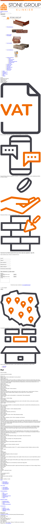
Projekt (1, 273)
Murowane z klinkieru (6, 509)
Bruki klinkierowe (6, 489)
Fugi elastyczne (11, 62)
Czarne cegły (9, 65)
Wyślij (2, 289)
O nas (4, 503)
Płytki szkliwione (5, 483)
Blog (3, 74)
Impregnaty (11, 60)
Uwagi (1, 277)
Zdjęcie (1, 275)
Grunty (10, 63)
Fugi (10, 58)
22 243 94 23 (7, 0)
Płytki (1, 479)
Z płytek (4, 507)
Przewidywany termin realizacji (5, 268)
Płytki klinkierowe (10, 26)
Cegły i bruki (2, 485)
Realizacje (4, 72)
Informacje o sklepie (3, 499)
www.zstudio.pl (8, 523)
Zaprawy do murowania (13, 61)
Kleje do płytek (11, 59)
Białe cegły (9, 68)
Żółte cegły (9, 66)
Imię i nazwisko (3, 262)
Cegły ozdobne (9, 43)
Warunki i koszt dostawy (7, 504)
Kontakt (4, 75)
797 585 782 (2, 0)
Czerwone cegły (9, 67)
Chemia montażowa (10, 57)
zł (1, 12)
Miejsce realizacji (3, 266)
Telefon (2, 260)
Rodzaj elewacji (3, 264)
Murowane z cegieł (6, 508)
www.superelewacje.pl (26, 284)
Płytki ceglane (9, 34)
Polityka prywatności (6, 502)
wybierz (15, 274)
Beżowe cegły (9, 69)
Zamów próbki (5, 73)
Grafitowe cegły (9, 64)
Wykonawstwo (5, 71)
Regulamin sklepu (6, 501)
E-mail (1, 258)
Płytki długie (9, 35)
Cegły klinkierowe (10, 49)
